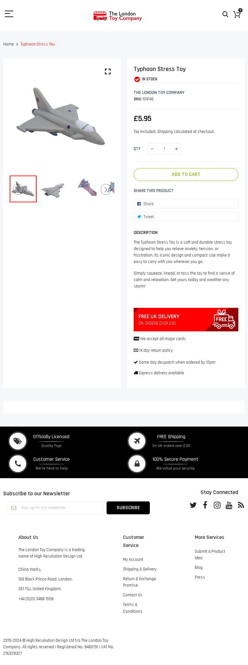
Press (200, 577)
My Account (133, 559)
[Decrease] (152, 149)
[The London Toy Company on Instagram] (217, 505)
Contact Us (132, 595)
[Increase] (176, 149)
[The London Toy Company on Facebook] (205, 505)
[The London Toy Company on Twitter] (193, 505)
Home (8, 44)
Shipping (165, 131)
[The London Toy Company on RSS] (241, 505)
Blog (198, 567)
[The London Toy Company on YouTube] (229, 505)
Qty (137, 148)
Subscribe (128, 507)
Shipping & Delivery (140, 569)
